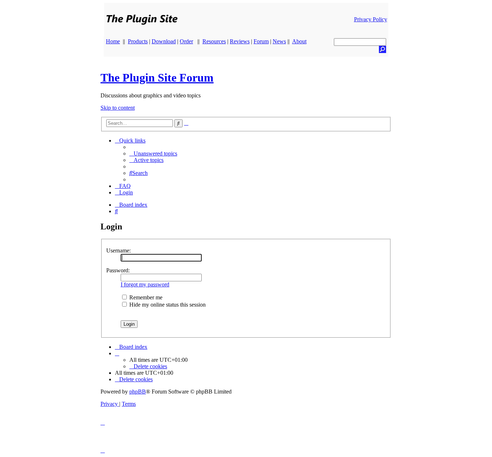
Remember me (145, 297)
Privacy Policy (370, 19)
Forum (261, 41)
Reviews (240, 41)
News (279, 41)
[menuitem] (153, 153)
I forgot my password (145, 284)
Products (138, 41)
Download (164, 41)
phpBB (137, 391)
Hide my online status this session (167, 305)
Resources (214, 41)
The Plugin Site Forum (157, 77)
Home (113, 41)
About (299, 41)
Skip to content (117, 108)
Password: (118, 270)
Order (186, 41)
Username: (118, 250)
